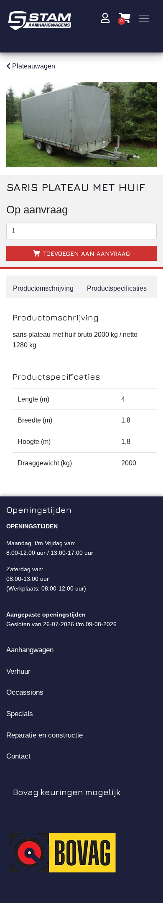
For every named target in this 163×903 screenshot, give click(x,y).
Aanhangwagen (29, 650)
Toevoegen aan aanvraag (85, 253)
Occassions (24, 692)
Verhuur (18, 671)
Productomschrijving (43, 288)
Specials (19, 713)
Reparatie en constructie (44, 735)
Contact (18, 756)
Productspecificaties (117, 288)
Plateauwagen (32, 66)
